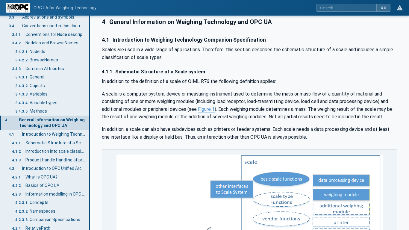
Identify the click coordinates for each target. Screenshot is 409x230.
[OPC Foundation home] (18, 8)
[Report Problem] (399, 7)
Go (383, 8)
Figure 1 (206, 109)
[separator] (90, 123)
